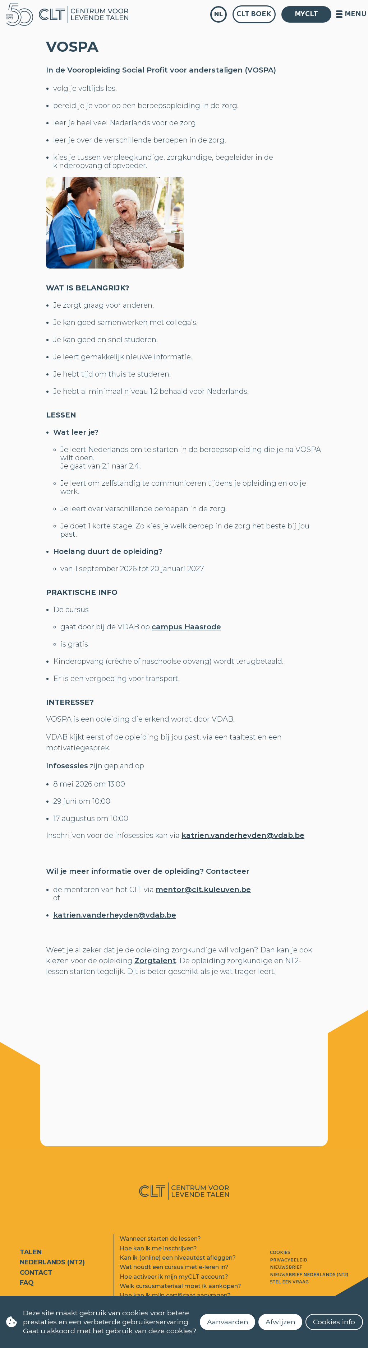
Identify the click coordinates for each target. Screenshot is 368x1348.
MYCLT (306, 14)
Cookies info (334, 1321)
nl (218, 14)
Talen (31, 1252)
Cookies (280, 1253)
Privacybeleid (288, 1260)
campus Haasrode (186, 626)
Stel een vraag (289, 1282)
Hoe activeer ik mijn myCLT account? (174, 1276)
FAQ (26, 1282)
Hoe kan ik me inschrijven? (158, 1248)
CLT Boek (253, 14)
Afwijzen (280, 1321)
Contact (36, 1272)
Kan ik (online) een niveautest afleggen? (178, 1257)
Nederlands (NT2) (52, 1262)
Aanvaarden (227, 1321)
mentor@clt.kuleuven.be (203, 889)
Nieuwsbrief (286, 1267)
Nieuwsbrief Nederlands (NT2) (309, 1275)
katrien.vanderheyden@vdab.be (242, 835)
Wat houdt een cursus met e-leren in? (174, 1267)
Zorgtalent (155, 960)
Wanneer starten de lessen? (160, 1238)
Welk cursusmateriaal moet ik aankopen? (180, 1286)
